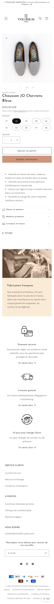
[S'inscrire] (45, 553)
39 (28, 122)
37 (8, 122)
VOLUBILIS (16, 586)
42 (8, 128)
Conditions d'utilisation (16, 485)
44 (26, 127)
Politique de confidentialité (18, 594)
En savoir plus (26, 362)
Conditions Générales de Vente (19, 504)
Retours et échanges (14, 479)
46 (46, 127)
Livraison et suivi (13, 473)
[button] (6, 18)
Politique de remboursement (23, 589)
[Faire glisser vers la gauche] (21, 87)
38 (16, 121)
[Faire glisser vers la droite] (33, 87)
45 (38, 128)
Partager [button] (9, 232)
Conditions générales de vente (18, 598)
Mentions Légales (13, 516)
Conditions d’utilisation (40, 594)
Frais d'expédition (19, 111)
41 (46, 121)
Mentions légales (43, 589)
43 (16, 127)
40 (36, 121)
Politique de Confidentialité (18, 510)
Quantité (6, 134)
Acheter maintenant (27, 159)
